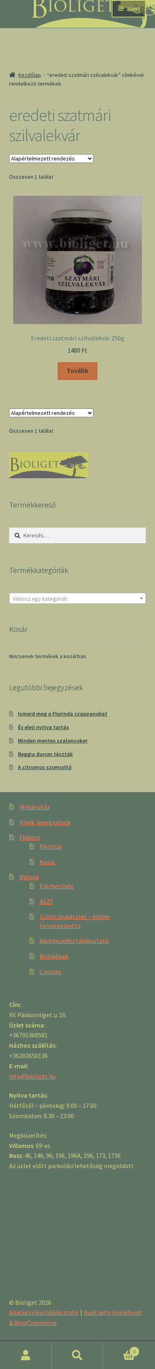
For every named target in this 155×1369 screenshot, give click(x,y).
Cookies (50, 972)
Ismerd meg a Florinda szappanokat (62, 713)
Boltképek (54, 956)
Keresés (77, 1355)
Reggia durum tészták (45, 754)
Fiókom (29, 837)
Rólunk (29, 877)
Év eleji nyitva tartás (43, 727)
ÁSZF (46, 901)
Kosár (48, 862)
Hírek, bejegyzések (44, 822)
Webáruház (34, 807)
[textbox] (78, 598)
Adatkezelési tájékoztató (74, 941)
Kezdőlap (29, 74)
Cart (119, 1348)
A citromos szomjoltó (45, 767)
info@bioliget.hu (32, 1076)
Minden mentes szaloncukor (52, 740)
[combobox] (77, 598)
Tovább (77, 370)
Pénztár (51, 846)
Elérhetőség (57, 886)
